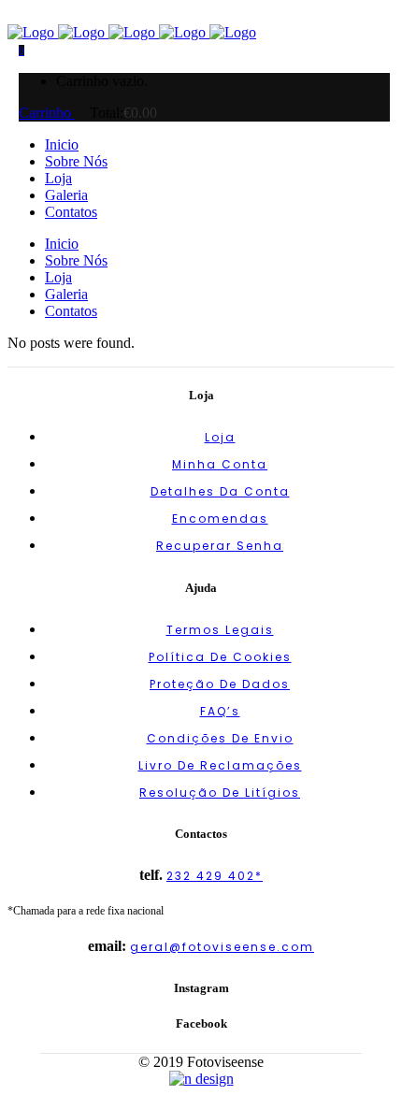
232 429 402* (214, 876)
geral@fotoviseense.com (222, 947)
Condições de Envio (220, 738)
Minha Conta (219, 464)
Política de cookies (220, 657)
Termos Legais (220, 630)
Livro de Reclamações (220, 765)
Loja (220, 437)
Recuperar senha (219, 546)
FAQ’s (220, 711)
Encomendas (220, 518)
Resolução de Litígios (219, 792)
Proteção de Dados (220, 684)
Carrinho (47, 113)
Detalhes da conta (220, 491)
